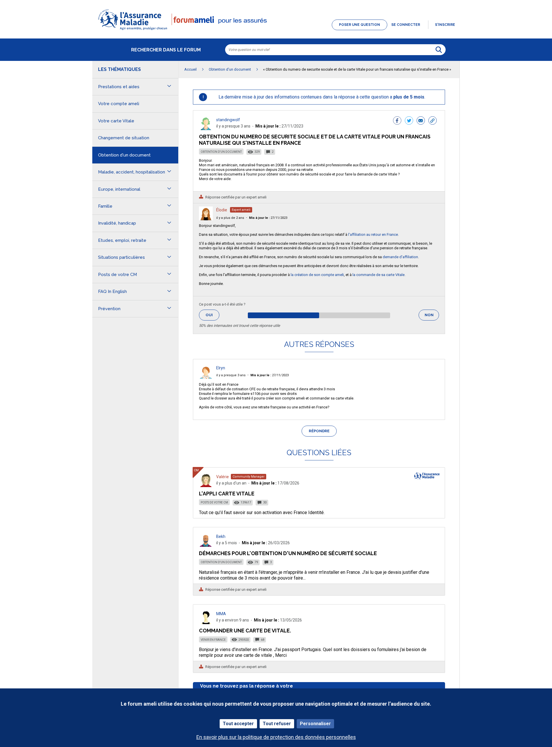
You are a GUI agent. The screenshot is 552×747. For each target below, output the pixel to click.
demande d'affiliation (400, 257)
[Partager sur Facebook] (397, 121)
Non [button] (432, 317)
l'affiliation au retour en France (373, 234)
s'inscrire (445, 25)
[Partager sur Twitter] (409, 121)
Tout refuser (277, 723)
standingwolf (228, 119)
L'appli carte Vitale (226, 494)
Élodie (221, 210)
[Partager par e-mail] (421, 121)
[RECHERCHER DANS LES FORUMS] (439, 49)
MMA (221, 613)
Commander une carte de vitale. (245, 631)
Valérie (222, 476)
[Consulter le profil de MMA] (206, 622)
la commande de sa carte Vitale (378, 275)
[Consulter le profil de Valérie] (206, 485)
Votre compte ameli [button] (118, 103)
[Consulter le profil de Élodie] (206, 218)
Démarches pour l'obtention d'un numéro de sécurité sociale (288, 553)
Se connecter (405, 25)
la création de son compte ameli (317, 275)
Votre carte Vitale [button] (116, 120)
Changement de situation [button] (123, 137)
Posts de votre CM (214, 502)
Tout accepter (238, 723)
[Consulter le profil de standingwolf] (206, 128)
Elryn (220, 368)
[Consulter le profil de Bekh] (206, 545)
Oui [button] (212, 315)
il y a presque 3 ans (231, 375)
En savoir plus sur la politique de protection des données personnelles (276, 737)
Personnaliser (315, 723)
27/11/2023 (268, 218)
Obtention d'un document (221, 151)
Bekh (220, 536)
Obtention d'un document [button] (124, 155)
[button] (276, 30)
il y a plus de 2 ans (230, 218)
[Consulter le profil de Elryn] (206, 377)
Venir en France (213, 639)
